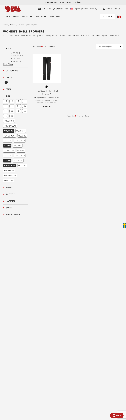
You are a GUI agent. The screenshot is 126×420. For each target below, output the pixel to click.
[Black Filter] (6, 82)
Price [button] (8, 89)
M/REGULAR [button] (9, 151)
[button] (118, 16)
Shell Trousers (31, 25)
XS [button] (12, 101)
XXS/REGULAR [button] (10, 126)
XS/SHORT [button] (20, 131)
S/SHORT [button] (8, 141)
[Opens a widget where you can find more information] (117, 416)
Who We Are (41, 16)
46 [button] (5, 116)
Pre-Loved (55, 16)
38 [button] (5, 111)
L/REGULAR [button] (20, 156)
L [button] (5, 106)
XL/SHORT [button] (18, 161)
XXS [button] (5, 101)
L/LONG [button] (7, 161)
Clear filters (8, 64)
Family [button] (9, 187)
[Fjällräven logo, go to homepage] (13, 9)
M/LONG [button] (21, 151)
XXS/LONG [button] (8, 131)
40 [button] (12, 111)
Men (8, 16)
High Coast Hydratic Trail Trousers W (47, 92)
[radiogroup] (46, 86)
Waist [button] (9, 208)
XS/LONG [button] (22, 136)
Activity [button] (10, 194)
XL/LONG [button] (22, 166)
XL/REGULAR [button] (9, 166)
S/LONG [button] (7, 146)
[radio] (46, 86)
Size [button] (8, 96)
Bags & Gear (28, 16)
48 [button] (12, 116)
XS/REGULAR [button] (9, 136)
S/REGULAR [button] (20, 141)
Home (5, 25)
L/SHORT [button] (8, 156)
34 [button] (18, 106)
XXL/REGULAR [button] (10, 175)
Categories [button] (12, 71)
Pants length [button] (13, 214)
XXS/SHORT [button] (9, 121)
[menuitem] (8, 16)
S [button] (18, 101)
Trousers (21, 25)
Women (16, 16)
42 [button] (18, 111)
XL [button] (12, 106)
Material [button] (10, 201)
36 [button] (25, 106)
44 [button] (25, 111)
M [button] (24, 101)
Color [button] (9, 77)
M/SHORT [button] (18, 146)
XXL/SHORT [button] (9, 170)
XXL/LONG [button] (8, 180)
